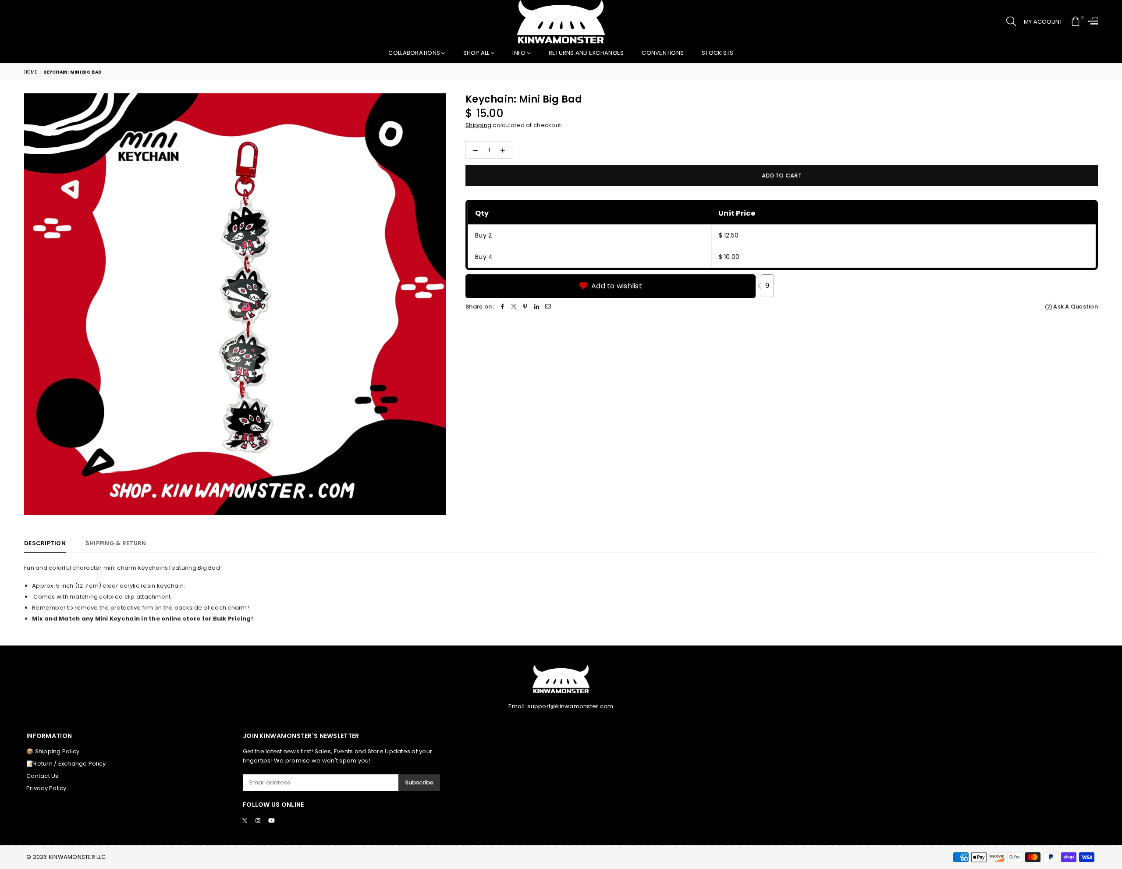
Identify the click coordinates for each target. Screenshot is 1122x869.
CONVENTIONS (663, 53)
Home (30, 72)
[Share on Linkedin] (537, 307)
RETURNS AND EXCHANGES (586, 53)
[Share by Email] (548, 307)
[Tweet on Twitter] (514, 307)
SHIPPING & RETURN (115, 543)
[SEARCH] (1011, 21)
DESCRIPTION (45, 543)
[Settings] (1091, 21)
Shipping (478, 125)
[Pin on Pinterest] (525, 307)
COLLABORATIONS (414, 53)
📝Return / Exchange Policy (66, 763)
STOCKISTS (717, 53)
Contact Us (42, 776)
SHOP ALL (477, 53)
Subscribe (419, 782)
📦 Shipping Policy (52, 751)
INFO (519, 53)
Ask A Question (1075, 306)
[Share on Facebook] (502, 307)
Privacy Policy (46, 788)
